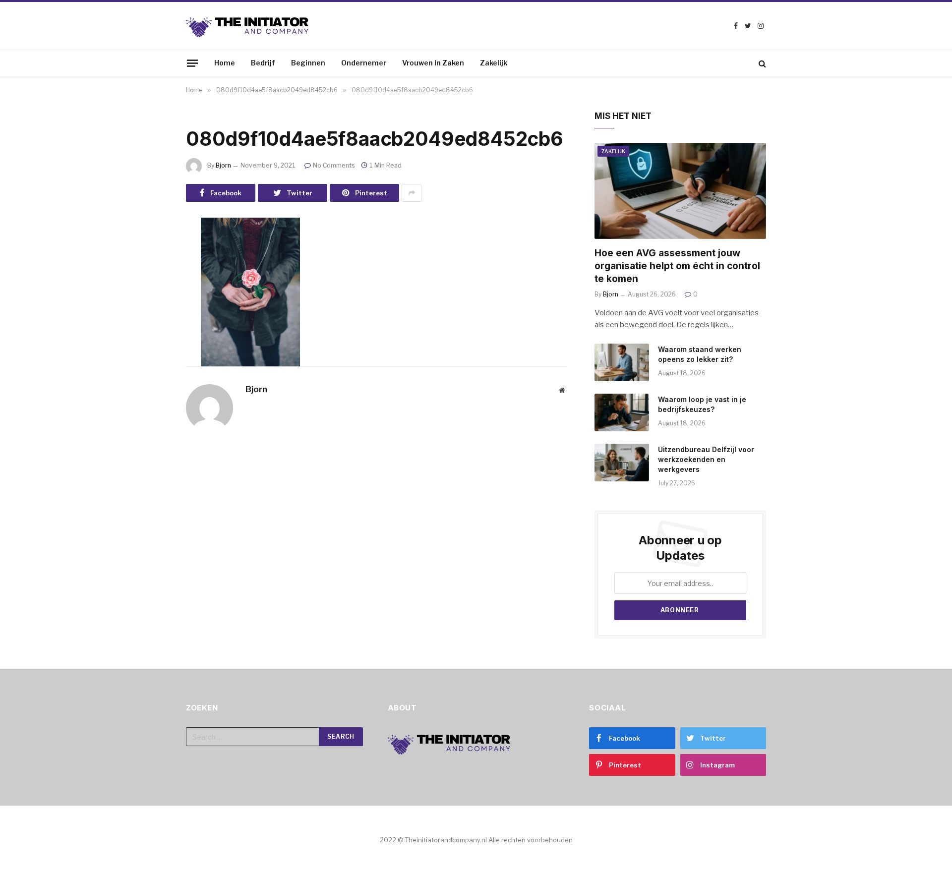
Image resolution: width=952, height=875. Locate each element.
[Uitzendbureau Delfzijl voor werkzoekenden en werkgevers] (622, 462)
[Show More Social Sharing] (411, 193)
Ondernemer (363, 62)
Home (224, 62)
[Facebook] (151, 251)
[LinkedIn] (151, 301)
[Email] (151, 377)
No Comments (334, 165)
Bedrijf (263, 62)
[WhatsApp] (151, 352)
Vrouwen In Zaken (433, 62)
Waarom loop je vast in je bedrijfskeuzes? (702, 404)
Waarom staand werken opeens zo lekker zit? (699, 354)
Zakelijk (493, 62)
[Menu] (192, 63)
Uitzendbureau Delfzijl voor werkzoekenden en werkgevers (706, 459)
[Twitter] (151, 276)
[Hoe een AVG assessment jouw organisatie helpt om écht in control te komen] (680, 191)
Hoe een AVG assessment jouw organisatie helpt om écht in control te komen (677, 266)
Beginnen (308, 62)
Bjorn (223, 165)
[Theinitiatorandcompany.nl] (248, 26)
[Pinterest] (151, 327)
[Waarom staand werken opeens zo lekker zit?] (622, 362)
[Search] (761, 63)
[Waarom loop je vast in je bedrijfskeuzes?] (622, 412)
